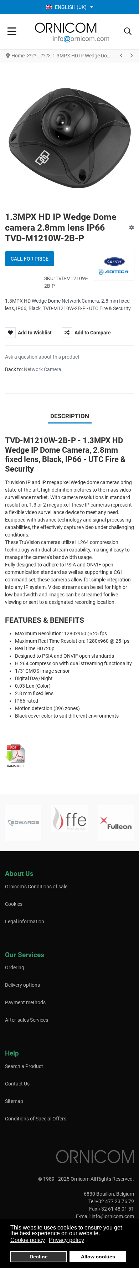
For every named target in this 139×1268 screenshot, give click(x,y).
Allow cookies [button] (98, 1256)
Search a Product (24, 1066)
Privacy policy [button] (66, 1240)
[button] (128, 31)
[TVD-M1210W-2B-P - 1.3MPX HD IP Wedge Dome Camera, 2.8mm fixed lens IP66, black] (15, 755)
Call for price (29, 259)
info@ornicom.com (113, 1216)
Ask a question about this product (42, 357)
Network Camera (42, 369)
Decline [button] (39, 1256)
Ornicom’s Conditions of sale (36, 886)
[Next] (131, 56)
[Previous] (121, 56)
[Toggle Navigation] (12, 31)
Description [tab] (69, 416)
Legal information (24, 921)
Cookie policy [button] (27, 1240)
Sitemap (14, 1101)
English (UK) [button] (71, 7)
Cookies (13, 904)
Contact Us (17, 1084)
